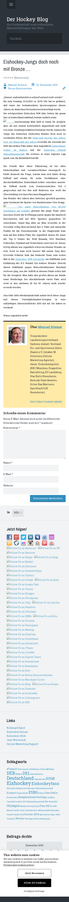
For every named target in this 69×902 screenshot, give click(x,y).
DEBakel (18, 774)
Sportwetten (44, 814)
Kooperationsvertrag (32, 797)
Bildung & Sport (16, 727)
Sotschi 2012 (18, 814)
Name (7, 462)
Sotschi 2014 (31, 814)
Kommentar (11, 427)
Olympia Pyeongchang (29, 806)
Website (8, 485)
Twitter (39, 401)
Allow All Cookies (34, 882)
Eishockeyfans (45, 783)
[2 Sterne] (6, 78)
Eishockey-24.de (16, 735)
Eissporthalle (22, 793)
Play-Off (44, 805)
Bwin (52, 769)
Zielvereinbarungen (41, 819)
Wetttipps (29, 819)
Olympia (13, 806)
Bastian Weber (39, 769)
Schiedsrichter (31, 810)
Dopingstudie (39, 779)
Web (32, 401)
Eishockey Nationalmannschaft (39, 788)
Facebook (48, 401)
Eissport (12, 792)
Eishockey (19, 783)
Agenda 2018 (27, 769)
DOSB (50, 778)
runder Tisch (19, 810)
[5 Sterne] (12, 78)
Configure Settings (34, 891)
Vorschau (11, 819)
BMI (47, 769)
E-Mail (8, 474)
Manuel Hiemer (50, 327)
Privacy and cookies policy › (19, 864)
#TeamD (12, 769)
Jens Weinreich (16, 739)
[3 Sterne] (8, 78)
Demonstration (37, 774)
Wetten (19, 818)
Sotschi (10, 814)
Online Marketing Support (22, 744)
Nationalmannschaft (35, 801)
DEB (18, 512)
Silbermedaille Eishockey (48, 810)
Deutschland (20, 778)
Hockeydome (12, 797)
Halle (54, 792)
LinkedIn (58, 401)
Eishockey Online (17, 731)
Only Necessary (34, 873)
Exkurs (41, 793)
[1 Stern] (4, 78)
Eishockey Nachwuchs (16, 788)
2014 (19, 769)
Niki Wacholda (51, 801)
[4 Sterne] (10, 78)
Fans (47, 792)
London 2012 (21, 801)
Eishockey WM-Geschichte (30, 259)
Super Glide (55, 814)
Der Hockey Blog (27, 19)
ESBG (33, 792)
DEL (26, 773)
